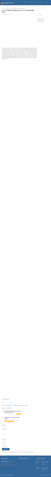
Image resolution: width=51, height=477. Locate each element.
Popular (40, 14)
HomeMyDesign (47, 474)
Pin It (11, 402)
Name (4, 439)
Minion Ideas (22, 405)
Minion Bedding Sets (8, 405)
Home (16, 2)
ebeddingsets (6, 399)
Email (4, 442)
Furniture (25, 2)
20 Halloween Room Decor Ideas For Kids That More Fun (12, 411)
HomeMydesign (4, 474)
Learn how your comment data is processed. (25, 451)
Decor (20, 2)
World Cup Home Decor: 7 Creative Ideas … (45, 463)
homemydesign (4, 14)
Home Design (32, 2)
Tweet (3, 402)
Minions (26, 405)
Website (4, 445)
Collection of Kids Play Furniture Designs (12, 418)
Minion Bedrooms (16, 405)
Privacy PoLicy (39, 2)
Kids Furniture (7, 421)
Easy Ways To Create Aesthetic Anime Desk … (45, 468)
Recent (39, 15)
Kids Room (19, 413)
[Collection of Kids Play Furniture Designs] (2, 417)
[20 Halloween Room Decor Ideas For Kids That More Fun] (2, 411)
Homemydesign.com (4, 461)
